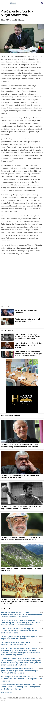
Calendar (16, 416)
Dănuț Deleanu (20, 20)
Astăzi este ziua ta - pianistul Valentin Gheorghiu (27, 320)
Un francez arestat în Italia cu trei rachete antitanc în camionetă (15, 643)
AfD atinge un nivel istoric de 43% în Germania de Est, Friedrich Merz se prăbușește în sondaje (21, 679)
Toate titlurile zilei (6, 693)
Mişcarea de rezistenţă (22, 3)
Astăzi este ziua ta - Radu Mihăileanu (26, 311)
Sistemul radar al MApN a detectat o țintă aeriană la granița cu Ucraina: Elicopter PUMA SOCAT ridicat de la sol (20, 671)
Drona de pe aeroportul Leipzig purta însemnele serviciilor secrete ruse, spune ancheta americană (19, 631)
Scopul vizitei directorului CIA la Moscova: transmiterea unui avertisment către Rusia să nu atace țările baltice (21, 615)
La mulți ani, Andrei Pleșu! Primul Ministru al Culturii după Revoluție (29, 345)
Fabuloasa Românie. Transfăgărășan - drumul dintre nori (21, 569)
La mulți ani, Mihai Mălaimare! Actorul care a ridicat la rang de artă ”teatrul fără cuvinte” (28, 354)
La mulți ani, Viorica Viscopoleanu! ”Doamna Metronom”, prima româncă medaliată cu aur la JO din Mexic (22, 601)
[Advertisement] (22, 289)
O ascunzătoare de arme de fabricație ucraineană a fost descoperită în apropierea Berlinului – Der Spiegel (20, 687)
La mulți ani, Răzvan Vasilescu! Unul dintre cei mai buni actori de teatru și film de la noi (20, 538)
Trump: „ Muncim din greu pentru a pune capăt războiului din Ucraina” (19, 638)
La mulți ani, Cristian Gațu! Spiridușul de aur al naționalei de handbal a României (27, 337)
